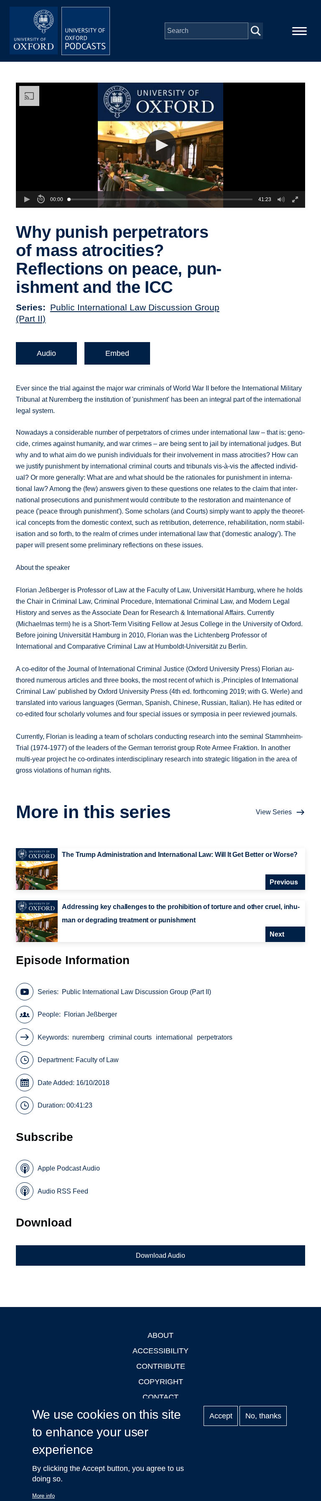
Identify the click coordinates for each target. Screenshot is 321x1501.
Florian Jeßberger (90, 1014)
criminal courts (130, 1037)
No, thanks (263, 1416)
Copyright (160, 1382)
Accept (220, 1416)
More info (43, 1496)
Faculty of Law (97, 1059)
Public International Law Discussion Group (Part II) (136, 991)
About (160, 1335)
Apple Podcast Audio (69, 1168)
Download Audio (160, 1255)
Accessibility (160, 1351)
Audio (46, 353)
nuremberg (88, 1037)
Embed (117, 353)
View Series (274, 812)
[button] (160, 145)
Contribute (160, 1366)
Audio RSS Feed (63, 1191)
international (174, 1037)
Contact (160, 1397)
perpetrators (214, 1037)
